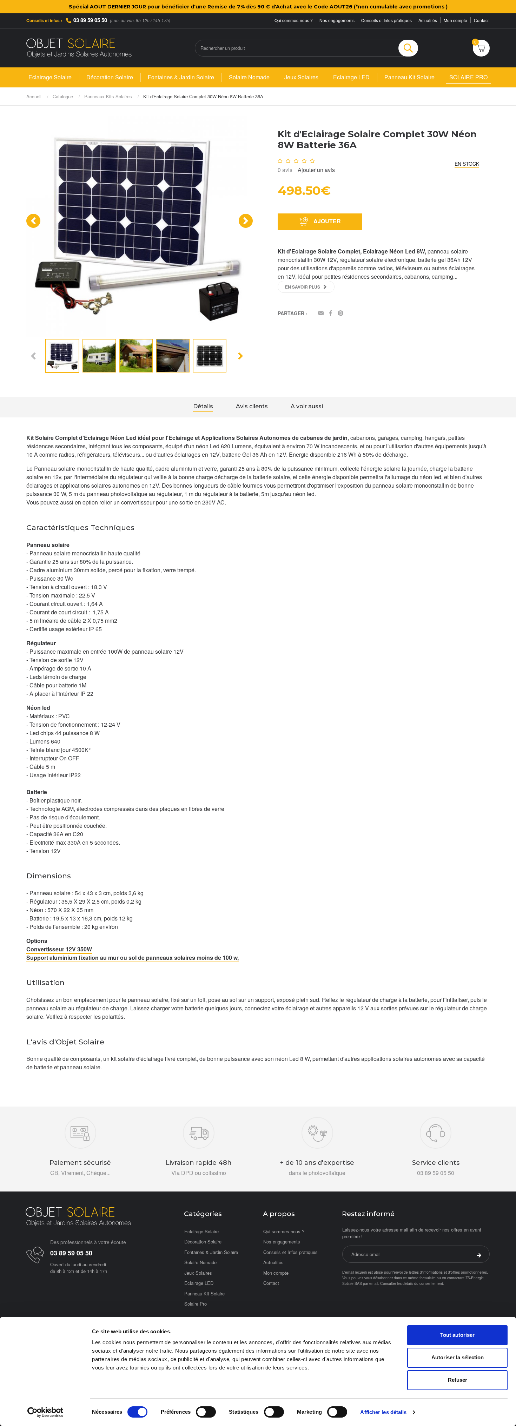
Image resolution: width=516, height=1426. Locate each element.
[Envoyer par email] (321, 314)
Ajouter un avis (316, 170)
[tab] (203, 407)
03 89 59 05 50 (90, 20)
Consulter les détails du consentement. (412, 1283)
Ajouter (326, 221)
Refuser (457, 1380)
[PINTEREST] (340, 314)
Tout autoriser (457, 1335)
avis (285, 170)
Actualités (427, 20)
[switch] (206, 1412)
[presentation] (33, 221)
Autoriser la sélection (457, 1357)
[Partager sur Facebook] (330, 314)
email (373, 1283)
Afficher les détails (383, 1412)
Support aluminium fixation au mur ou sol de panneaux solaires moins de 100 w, (132, 957)
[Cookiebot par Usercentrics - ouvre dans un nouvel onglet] (45, 1412)
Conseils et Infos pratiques (386, 20)
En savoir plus (302, 287)
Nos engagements (337, 20)
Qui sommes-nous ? (293, 20)
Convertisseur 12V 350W (59, 949)
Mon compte (455, 20)
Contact (481, 20)
